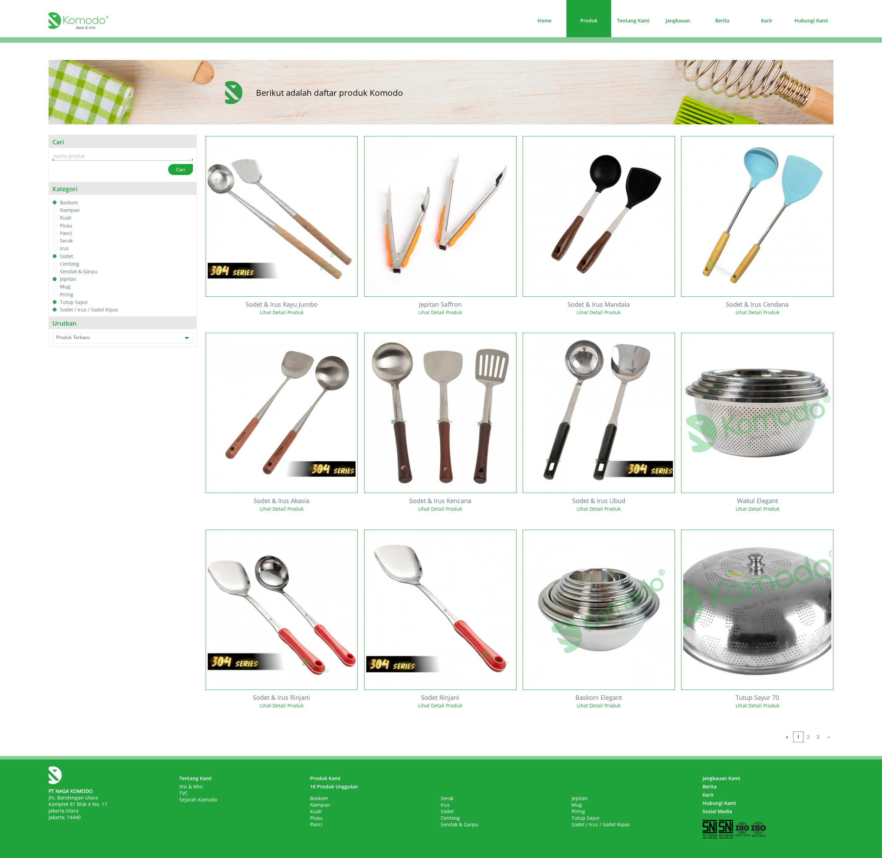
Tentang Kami (633, 20)
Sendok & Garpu (79, 271)
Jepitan (68, 279)
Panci (66, 233)
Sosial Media (717, 811)
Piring (66, 294)
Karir (766, 20)
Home (544, 20)
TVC (183, 793)
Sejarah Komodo (198, 799)
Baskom (69, 202)
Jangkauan (678, 20)
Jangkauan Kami (721, 778)
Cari (180, 169)
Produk (588, 20)
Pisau (66, 225)
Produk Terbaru (73, 337)
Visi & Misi (191, 786)
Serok (66, 240)
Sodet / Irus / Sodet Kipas (89, 309)
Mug (65, 287)
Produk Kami (325, 778)
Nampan (70, 210)
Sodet (66, 256)
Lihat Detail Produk (282, 312)
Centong (69, 264)
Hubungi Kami (811, 20)
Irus (64, 248)
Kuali (66, 218)
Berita (722, 20)
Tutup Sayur (74, 302)
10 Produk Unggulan (334, 786)
